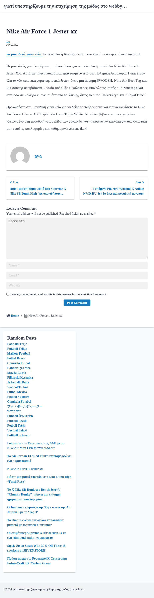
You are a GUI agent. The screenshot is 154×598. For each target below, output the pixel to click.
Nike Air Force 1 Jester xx (25, 468)
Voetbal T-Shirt (17, 387)
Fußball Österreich (20, 416)
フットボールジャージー (25, 406)
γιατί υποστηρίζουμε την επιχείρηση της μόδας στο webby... (49, 589)
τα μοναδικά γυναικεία (24, 54)
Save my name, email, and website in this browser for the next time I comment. (59, 294)
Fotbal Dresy (16, 358)
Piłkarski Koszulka (20, 377)
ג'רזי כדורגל (14, 411)
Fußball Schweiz (18, 435)
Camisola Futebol (19, 401)
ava (8, 41)
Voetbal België (17, 430)
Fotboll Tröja (16, 425)
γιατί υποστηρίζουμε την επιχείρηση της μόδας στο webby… (65, 6)
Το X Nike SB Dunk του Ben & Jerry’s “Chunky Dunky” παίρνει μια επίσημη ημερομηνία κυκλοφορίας (34, 494)
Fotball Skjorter (18, 396)
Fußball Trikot (17, 348)
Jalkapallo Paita (18, 382)
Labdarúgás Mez (18, 368)
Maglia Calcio (16, 372)
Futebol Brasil (16, 420)
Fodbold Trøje (17, 344)
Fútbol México (17, 392)
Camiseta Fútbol (18, 363)
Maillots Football (18, 353)
